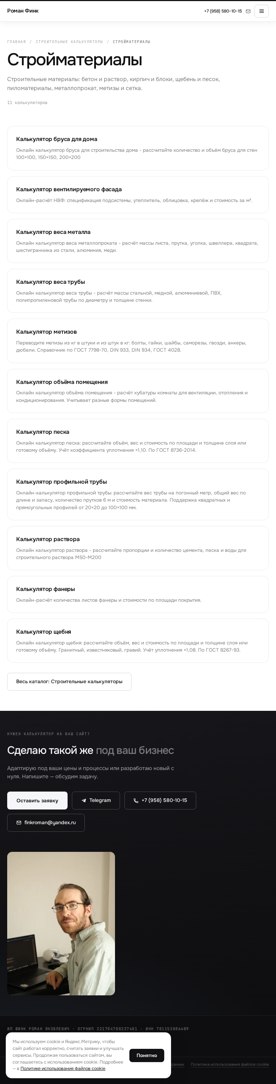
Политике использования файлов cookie (62, 1068)
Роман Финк (22, 10)
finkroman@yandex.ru (50, 822)
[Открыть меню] (261, 11)
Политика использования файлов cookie (230, 1064)
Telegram (100, 800)
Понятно (147, 1055)
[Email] (248, 11)
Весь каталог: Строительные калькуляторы (69, 681)
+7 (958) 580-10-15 (223, 11)
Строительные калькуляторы (69, 41)
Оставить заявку (37, 800)
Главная (16, 41)
